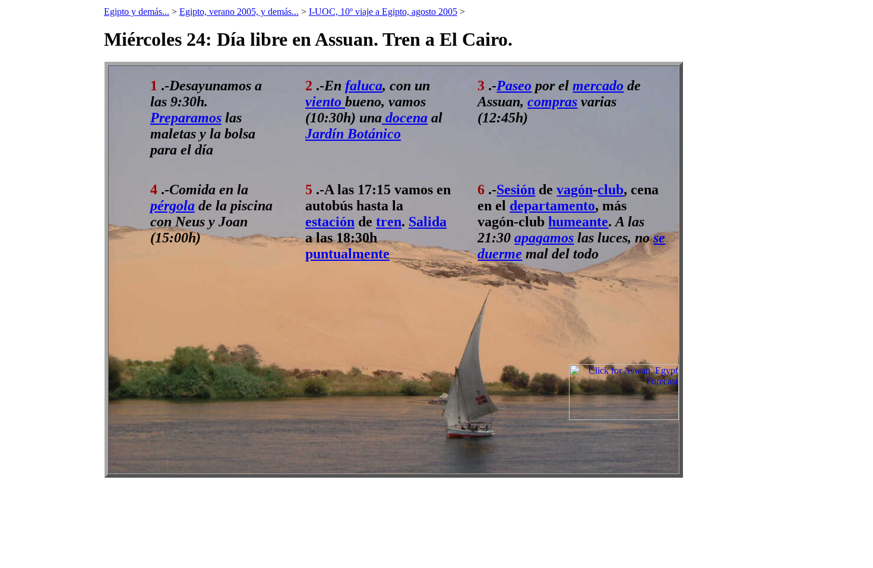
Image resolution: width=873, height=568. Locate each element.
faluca (363, 85)
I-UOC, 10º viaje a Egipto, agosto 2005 (383, 12)
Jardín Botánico (353, 133)
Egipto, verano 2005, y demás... (239, 12)
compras (552, 101)
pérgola (172, 205)
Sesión (515, 189)
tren (388, 221)
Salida (428, 221)
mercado (598, 85)
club (610, 189)
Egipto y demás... (136, 12)
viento (325, 101)
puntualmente (347, 253)
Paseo (514, 85)
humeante (578, 221)
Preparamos (186, 117)
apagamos (544, 237)
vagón (574, 189)
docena (405, 117)
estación (330, 221)
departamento (552, 205)
